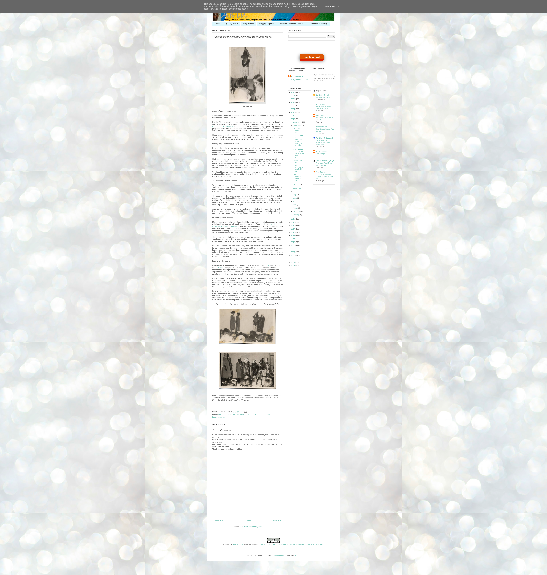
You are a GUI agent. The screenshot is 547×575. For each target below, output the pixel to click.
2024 (293, 99)
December (297, 122)
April (295, 205)
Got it (341, 6)
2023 (293, 102)
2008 (293, 249)
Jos (267, 265)
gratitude (243, 414)
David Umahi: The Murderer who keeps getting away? (323, 142)
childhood (222, 414)
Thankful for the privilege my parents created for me (242, 36)
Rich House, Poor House (222, 126)
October (296, 185)
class (229, 414)
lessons (251, 414)
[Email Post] (245, 412)
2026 (293, 92)
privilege (270, 414)
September (297, 188)
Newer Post (218, 520)
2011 (293, 239)
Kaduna (221, 267)
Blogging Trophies (266, 24)
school (276, 414)
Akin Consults (321, 172)
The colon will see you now (298, 130)
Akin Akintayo (297, 76)
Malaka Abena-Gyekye (325, 161)
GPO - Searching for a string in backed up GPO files (324, 176)
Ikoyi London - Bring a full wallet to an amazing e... (298, 153)
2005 (293, 259)
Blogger (298, 555)
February (296, 211)
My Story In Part (231, 24)
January (296, 215)
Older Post (277, 520)
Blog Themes (248, 24)
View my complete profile (298, 80)
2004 (293, 262)
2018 (293, 119)
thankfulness (217, 417)
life (256, 414)
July (295, 195)
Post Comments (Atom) (253, 527)
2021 (293, 109)
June (295, 198)
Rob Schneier (321, 104)
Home (217, 24)
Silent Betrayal (320, 154)
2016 (293, 222)
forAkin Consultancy (319, 24)
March (295, 208)
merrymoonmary (278, 555)
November (297, 125)
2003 (293, 266)
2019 (293, 116)
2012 (293, 235)
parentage (262, 414)
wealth (225, 417)
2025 (293, 96)
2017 (293, 219)
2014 (293, 229)
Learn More (329, 6)
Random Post (311, 56)
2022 (293, 106)
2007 (293, 252)
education (235, 414)
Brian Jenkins (321, 152)
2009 (293, 246)
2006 (293, 256)
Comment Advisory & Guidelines (292, 24)
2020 (293, 112)
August (296, 191)
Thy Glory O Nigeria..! (324, 138)
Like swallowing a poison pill (298, 177)
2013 (293, 232)
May (295, 201)
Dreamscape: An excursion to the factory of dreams (298, 141)
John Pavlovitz (321, 127)
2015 (293, 226)
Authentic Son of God (323, 97)
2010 (293, 242)
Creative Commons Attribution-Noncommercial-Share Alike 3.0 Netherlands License (291, 544)
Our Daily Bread (322, 95)
